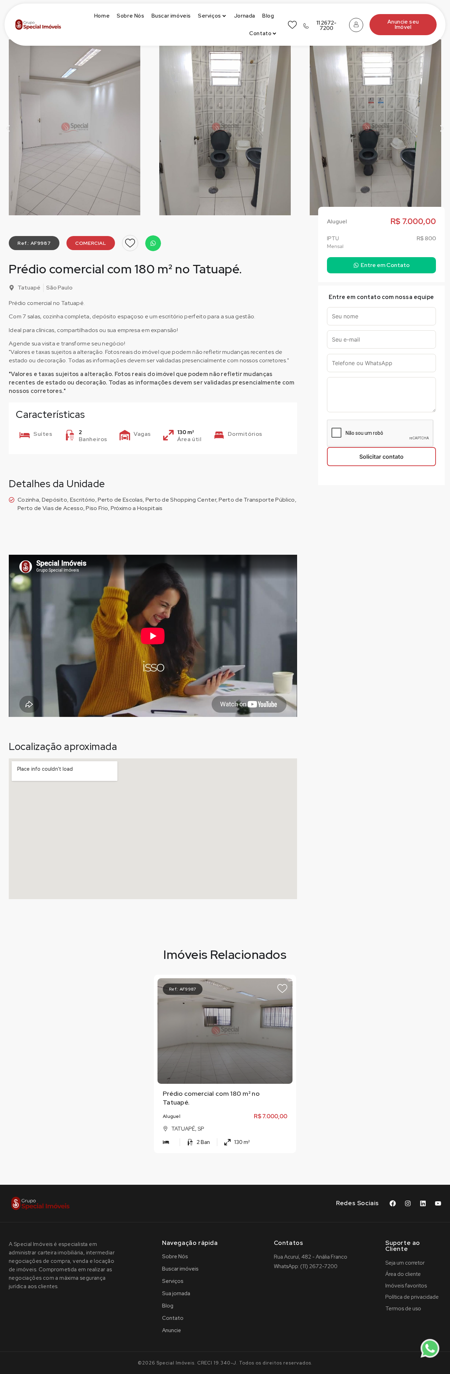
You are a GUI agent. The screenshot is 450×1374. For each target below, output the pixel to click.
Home (102, 15)
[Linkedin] (423, 1203)
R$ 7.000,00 (270, 1116)
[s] (226, 1031)
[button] (8, 128)
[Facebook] (393, 1203)
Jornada (244, 15)
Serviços (209, 15)
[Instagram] (408, 1203)
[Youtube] (438, 1203)
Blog (268, 15)
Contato (260, 33)
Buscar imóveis (171, 15)
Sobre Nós (130, 15)
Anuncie (171, 1330)
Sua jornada (176, 1293)
